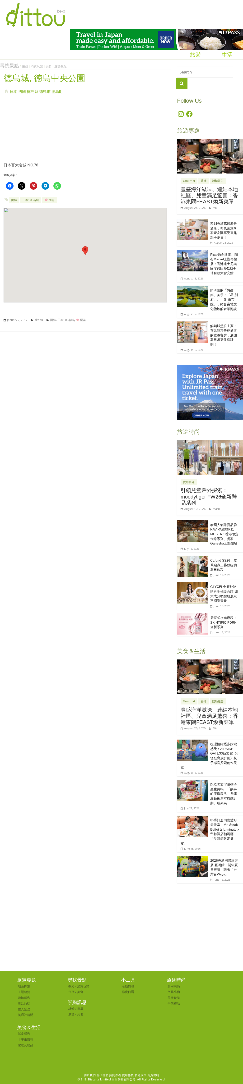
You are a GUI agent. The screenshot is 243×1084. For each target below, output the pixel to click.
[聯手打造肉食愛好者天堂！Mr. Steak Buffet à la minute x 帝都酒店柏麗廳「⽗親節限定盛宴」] (192, 818)
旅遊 (195, 55)
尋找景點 (9, 65)
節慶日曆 (128, 992)
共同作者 (115, 1075)
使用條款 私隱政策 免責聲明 (140, 1075)
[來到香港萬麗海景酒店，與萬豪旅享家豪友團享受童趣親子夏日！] (192, 221)
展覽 (71, 1014)
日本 (13, 91)
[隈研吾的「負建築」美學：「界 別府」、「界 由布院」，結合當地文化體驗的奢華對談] (192, 288)
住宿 (25, 66)
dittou (39, 320)
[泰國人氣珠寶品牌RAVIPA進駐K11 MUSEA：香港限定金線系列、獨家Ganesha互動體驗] (192, 523)
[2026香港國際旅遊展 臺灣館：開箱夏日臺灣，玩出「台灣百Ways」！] (192, 858)
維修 (71, 1008)
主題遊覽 (24, 992)
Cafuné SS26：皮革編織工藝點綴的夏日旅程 (223, 565)
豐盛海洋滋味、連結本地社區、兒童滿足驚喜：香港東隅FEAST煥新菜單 (209, 195)
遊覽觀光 (60, 66)
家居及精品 (25, 1045)
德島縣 (32, 91)
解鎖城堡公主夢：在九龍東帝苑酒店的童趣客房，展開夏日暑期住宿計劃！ (223, 335)
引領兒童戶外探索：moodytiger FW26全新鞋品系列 (209, 496)
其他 (80, 1014)
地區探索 (24, 986)
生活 (227, 55)
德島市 (45, 91)
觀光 (71, 986)
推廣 (80, 1008)
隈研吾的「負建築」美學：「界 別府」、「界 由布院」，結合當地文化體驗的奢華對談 (224, 299)
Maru (216, 509)
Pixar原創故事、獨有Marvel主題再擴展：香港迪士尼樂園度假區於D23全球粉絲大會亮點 (224, 264)
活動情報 (128, 986)
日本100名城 (31, 200)
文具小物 (174, 992)
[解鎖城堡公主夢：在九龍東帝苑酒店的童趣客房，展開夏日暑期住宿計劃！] (192, 324)
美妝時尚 (174, 998)
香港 (203, 181)
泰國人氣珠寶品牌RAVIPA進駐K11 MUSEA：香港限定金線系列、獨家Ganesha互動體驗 (224, 534)
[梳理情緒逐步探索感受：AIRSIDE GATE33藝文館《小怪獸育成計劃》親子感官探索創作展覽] (192, 742)
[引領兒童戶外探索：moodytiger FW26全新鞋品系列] (210, 442)
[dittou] (35, 2)
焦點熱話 (24, 1003)
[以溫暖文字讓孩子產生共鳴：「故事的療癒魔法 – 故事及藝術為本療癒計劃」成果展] (192, 782)
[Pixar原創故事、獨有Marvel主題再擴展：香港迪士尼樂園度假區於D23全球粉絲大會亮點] (192, 252)
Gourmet (189, 181)
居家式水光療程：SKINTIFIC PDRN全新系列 (223, 622)
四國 (22, 91)
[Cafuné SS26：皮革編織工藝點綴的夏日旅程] (192, 558)
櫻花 (51, 200)
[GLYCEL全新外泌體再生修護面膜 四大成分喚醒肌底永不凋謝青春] (192, 584)
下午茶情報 (25, 1039)
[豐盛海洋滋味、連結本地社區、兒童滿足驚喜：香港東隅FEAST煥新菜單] (210, 141)
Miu (215, 208)
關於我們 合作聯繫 (96, 1075)
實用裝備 (188, 482)
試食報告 (24, 1033)
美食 (49, 66)
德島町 (57, 91)
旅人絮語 (24, 1009)
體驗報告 (218, 181)
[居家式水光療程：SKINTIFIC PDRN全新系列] (192, 615)
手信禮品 (174, 1003)
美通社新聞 (25, 1015)
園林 (14, 200)
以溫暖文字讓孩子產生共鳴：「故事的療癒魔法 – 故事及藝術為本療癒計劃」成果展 (223, 793)
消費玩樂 (37, 66)
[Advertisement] (85, 128)
